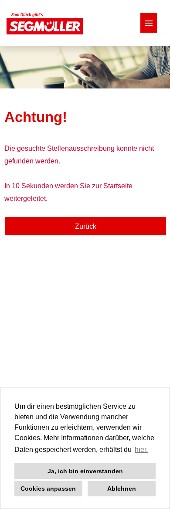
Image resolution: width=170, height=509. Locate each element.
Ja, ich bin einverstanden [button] (85, 471)
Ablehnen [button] (121, 488)
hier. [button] (141, 449)
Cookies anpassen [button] (48, 488)
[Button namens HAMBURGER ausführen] (148, 23)
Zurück (85, 226)
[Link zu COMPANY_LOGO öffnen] (45, 23)
